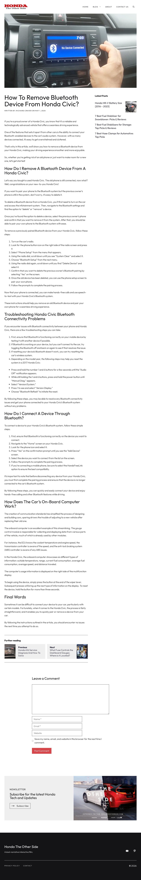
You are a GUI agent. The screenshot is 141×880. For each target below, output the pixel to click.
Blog (95, 7)
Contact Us (122, 7)
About (108, 7)
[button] (134, 7)
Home (85, 7)
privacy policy (12, 866)
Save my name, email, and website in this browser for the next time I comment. (68, 740)
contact (27, 866)
